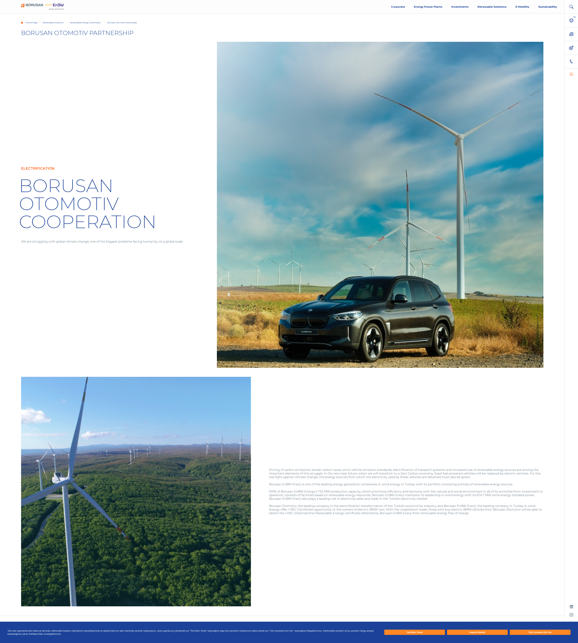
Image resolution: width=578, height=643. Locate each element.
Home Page (31, 22)
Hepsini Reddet (477, 632)
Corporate (398, 6)
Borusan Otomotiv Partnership (122, 22)
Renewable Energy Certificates (85, 22)
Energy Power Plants (428, 6)
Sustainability (547, 6)
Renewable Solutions (492, 6)
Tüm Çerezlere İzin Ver (540, 632)
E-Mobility (522, 6)
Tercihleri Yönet (415, 632)
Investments (460, 6)
